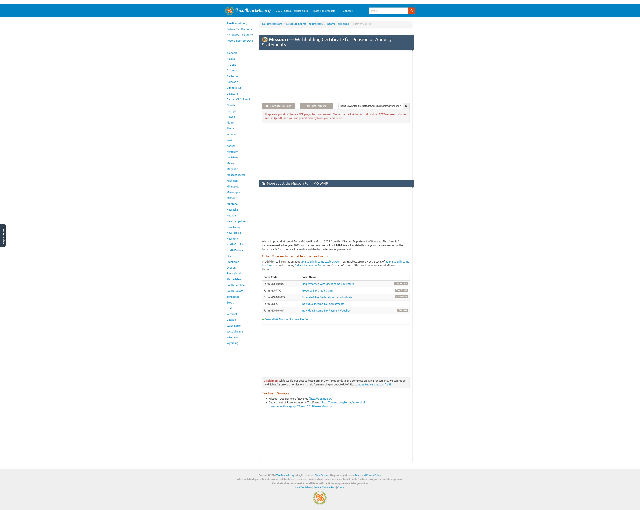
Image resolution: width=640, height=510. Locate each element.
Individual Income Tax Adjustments (323, 303)
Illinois (230, 128)
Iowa (229, 140)
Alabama (232, 52)
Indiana (231, 134)
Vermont (232, 314)
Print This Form (318, 106)
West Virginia (235, 331)
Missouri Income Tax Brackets (304, 23)
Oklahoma (233, 261)
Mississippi (233, 192)
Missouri (232, 197)
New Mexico (234, 232)
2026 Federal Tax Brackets (292, 10)
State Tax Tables (303, 487)
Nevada (231, 215)
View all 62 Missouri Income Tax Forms (288, 319)
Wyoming (232, 342)
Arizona (231, 64)
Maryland (232, 169)
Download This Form (279, 106)
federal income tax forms (310, 265)
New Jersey (233, 227)
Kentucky (232, 151)
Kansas (231, 145)
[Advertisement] (336, 76)
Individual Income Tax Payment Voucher (326, 310)
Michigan (232, 180)
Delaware (232, 93)
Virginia (231, 319)
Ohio (229, 256)
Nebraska (232, 209)
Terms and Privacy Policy (368, 475)
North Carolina (235, 244)
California (232, 76)
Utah (229, 308)
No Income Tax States (240, 34)
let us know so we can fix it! (374, 384)
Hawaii (231, 116)
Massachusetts (236, 174)
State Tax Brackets (324, 10)
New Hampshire (236, 221)
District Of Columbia (239, 99)
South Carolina (236, 285)
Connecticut (234, 87)
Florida (231, 105)
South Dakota (235, 290)
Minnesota (233, 186)
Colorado (232, 81)
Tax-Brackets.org (237, 23)
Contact (347, 10)
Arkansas (232, 70)
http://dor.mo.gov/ (321, 398)
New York (232, 238)
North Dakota (235, 250)
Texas (230, 302)
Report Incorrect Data (240, 40)
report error (3, 236)
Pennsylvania (234, 273)
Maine (230, 163)
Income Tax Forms (338, 23)
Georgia (231, 111)
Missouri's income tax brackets (321, 261)
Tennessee (233, 296)
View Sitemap (322, 475)
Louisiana (232, 157)
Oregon (231, 267)
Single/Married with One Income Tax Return (328, 283)
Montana (232, 203)
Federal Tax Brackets (239, 29)
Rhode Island (234, 279)
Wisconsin (233, 337)
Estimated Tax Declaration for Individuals (327, 297)
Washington (234, 325)
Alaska (231, 58)
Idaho (230, 122)
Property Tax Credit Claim (317, 290)
